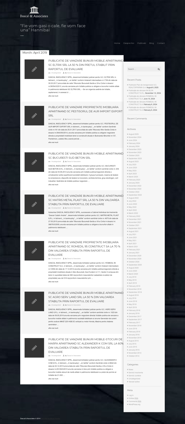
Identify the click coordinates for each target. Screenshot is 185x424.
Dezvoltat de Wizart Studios (50, 418)
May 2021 (132, 240)
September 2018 (135, 292)
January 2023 (134, 182)
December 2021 (135, 219)
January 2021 (134, 252)
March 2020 (133, 274)
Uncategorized (56, 73)
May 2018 (132, 304)
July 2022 (132, 201)
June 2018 (133, 301)
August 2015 (134, 340)
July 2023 (132, 164)
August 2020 (134, 267)
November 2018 (135, 289)
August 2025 (134, 134)
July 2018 (132, 298)
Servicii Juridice (135, 375)
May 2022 (132, 207)
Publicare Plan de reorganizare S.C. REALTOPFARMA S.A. (143, 86)
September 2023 (135, 158)
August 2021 (134, 231)
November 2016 (135, 325)
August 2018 (134, 295)
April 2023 (133, 173)
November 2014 (135, 353)
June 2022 (133, 204)
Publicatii (141, 43)
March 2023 (133, 176)
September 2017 (135, 319)
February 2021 (134, 249)
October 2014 (134, 356)
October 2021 (134, 225)
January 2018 (134, 313)
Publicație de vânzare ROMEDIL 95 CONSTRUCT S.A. (143, 97)
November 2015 (135, 337)
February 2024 (134, 143)
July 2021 (132, 234)
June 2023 (133, 167)
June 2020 (133, 271)
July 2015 (132, 343)
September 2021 (135, 228)
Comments (135, 401)
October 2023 (134, 155)
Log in (131, 395)
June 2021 (133, 237)
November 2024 (135, 137)
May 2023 (132, 170)
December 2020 (135, 255)
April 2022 (133, 210)
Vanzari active (134, 381)
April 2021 (133, 243)
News (131, 369)
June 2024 (133, 140)
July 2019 (132, 277)
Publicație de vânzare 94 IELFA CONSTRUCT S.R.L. (141, 91)
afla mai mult (53, 96)
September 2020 (135, 264)
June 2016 (133, 328)
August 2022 (134, 198)
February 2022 (134, 216)
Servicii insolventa (136, 372)
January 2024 (134, 146)
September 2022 (135, 195)
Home (117, 43)
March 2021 (133, 246)
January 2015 (134, 349)
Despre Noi (128, 43)
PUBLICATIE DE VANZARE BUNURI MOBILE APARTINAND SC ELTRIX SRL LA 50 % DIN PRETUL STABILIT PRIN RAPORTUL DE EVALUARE (85, 65)
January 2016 (134, 334)
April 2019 (133, 283)
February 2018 (134, 310)
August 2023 (134, 161)
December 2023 (135, 149)
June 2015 (133, 346)
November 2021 (135, 222)
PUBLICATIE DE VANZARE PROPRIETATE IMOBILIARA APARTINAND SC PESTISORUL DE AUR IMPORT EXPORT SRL (85, 111)
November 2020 (135, 258)
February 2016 (134, 331)
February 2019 (134, 286)
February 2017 (134, 322)
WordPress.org (134, 404)
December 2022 (135, 185)
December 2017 (135, 316)
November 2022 (135, 188)
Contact (161, 43)
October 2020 (134, 261)
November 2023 (135, 152)
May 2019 (132, 280)
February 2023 (134, 179)
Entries (133, 398)
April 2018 (133, 307)
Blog (151, 43)
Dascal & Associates (74, 73)
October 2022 (134, 192)
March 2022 (133, 213)
